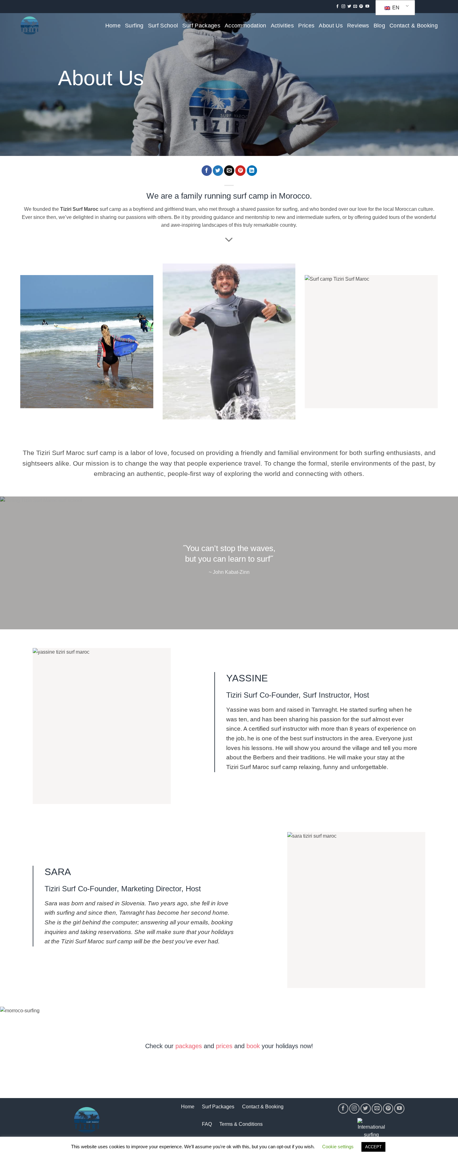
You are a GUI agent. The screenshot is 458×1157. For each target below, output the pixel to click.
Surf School (163, 25)
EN (395, 7)
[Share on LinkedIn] (252, 170)
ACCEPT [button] (373, 1147)
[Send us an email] (355, 6)
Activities (282, 25)
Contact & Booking (413, 25)
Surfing (134, 25)
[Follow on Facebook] (337, 6)
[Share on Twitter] (218, 170)
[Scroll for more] (229, 240)
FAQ (207, 1124)
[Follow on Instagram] (343, 6)
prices (224, 1046)
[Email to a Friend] (229, 170)
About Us (331, 25)
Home (113, 25)
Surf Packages (201, 25)
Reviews (358, 25)
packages (188, 1046)
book (253, 1046)
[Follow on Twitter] (349, 6)
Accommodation (245, 25)
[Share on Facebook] (207, 170)
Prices (306, 25)
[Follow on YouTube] (367, 6)
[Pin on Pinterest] (240, 170)
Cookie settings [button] (338, 1146)
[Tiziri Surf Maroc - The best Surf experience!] (29, 25)
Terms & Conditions (241, 1124)
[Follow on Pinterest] (361, 6)
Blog (379, 25)
